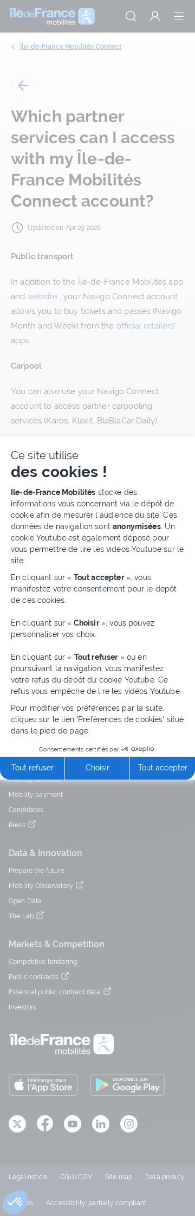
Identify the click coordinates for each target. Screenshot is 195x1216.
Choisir (97, 767)
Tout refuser (32, 767)
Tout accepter (162, 767)
